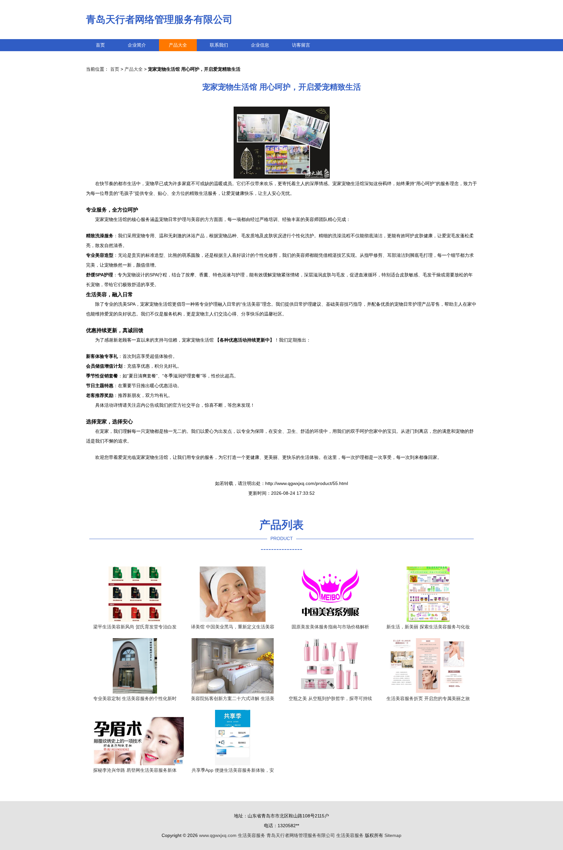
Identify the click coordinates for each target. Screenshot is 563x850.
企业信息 (260, 45)
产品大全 (178, 45)
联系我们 (219, 45)
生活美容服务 (251, 835)
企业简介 (137, 45)
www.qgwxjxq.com (218, 835)
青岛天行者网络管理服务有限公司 (159, 19)
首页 (100, 45)
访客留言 (301, 45)
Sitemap (392, 835)
